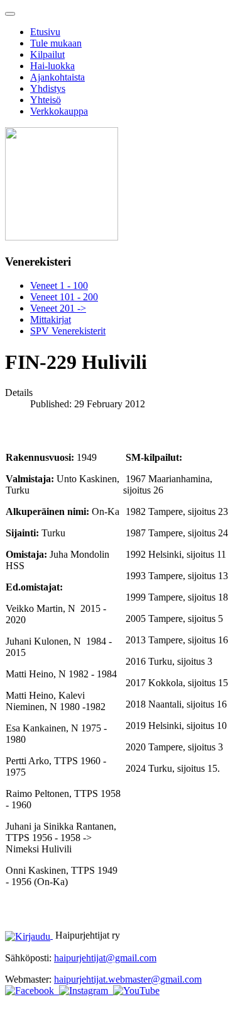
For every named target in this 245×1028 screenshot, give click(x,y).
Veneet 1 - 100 (59, 285)
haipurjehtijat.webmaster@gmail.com (128, 979)
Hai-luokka (52, 65)
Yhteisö (45, 99)
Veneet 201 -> (58, 308)
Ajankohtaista (57, 77)
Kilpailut (47, 54)
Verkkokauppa (59, 111)
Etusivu (45, 31)
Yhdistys (47, 88)
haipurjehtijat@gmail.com (105, 957)
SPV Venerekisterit (68, 330)
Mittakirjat (50, 319)
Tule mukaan (56, 43)
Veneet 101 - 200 (64, 296)
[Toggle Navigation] (10, 14)
